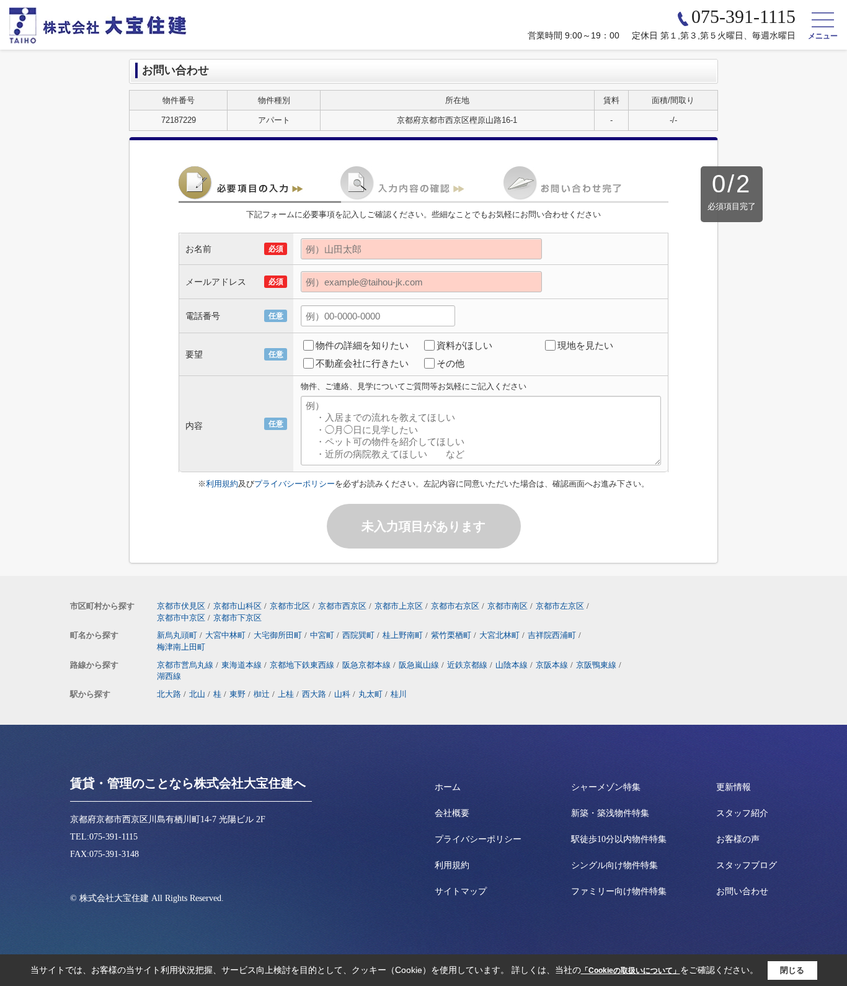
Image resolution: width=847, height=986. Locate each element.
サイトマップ (461, 891)
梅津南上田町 (181, 647)
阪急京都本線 (366, 665)
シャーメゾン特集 (606, 787)
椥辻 (262, 694)
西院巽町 (358, 635)
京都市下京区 (237, 617)
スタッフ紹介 (742, 813)
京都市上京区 (399, 606)
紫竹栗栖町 (451, 635)
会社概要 (452, 813)
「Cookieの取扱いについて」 (630, 970)
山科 (342, 694)
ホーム (448, 787)
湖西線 (169, 676)
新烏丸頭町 (177, 635)
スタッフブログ (746, 865)
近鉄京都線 (467, 665)
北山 (197, 694)
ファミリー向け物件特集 (619, 891)
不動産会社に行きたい (362, 363)
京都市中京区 (181, 617)
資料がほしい (464, 345)
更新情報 (733, 787)
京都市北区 (290, 606)
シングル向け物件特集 (614, 865)
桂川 (399, 694)
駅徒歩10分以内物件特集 (619, 839)
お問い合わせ (742, 891)
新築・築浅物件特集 (610, 813)
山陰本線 (511, 665)
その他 (450, 363)
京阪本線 (552, 665)
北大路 (169, 694)
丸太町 (370, 694)
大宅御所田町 (278, 635)
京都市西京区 (342, 606)
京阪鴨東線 (596, 665)
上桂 (286, 694)
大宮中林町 (225, 635)
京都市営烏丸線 (185, 665)
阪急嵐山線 (419, 665)
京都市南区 (507, 606)
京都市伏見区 (181, 606)
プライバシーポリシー (294, 483)
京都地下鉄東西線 (302, 665)
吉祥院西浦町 (552, 635)
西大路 (314, 694)
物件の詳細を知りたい (362, 345)
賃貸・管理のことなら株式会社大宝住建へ (188, 783)
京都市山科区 (237, 606)
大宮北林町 (499, 635)
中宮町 (322, 635)
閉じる (792, 970)
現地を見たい (585, 345)
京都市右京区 (455, 606)
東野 (237, 694)
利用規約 (222, 483)
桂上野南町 (403, 635)
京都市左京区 (560, 606)
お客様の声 (738, 839)
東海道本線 (241, 665)
